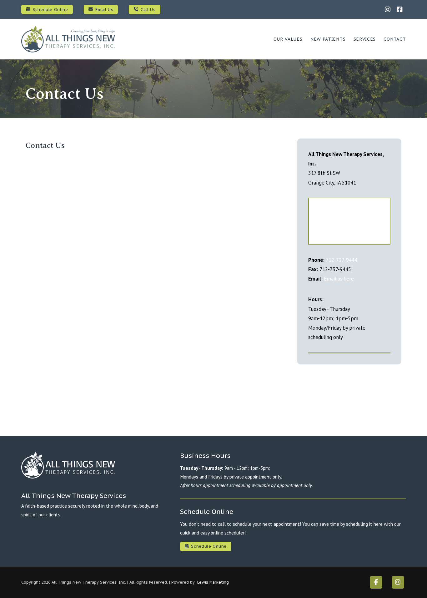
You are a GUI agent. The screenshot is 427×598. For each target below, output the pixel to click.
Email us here (339, 278)
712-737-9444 (341, 259)
